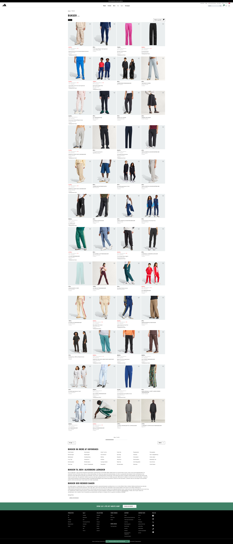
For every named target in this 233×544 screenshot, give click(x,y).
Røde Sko (119, 461)
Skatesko (135, 454)
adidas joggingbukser (74, 497)
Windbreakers (87, 461)
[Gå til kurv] (229, 5)
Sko (118, 5)
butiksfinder (202, 3)
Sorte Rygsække (136, 461)
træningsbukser (125, 490)
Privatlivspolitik (114, 541)
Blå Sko (102, 457)
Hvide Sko (119, 452)
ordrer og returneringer (212, 3)
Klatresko (135, 464)
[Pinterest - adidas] (158, 525)
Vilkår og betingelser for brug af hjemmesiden (125, 541)
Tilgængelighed (138, 541)
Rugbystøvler (136, 452)
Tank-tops (70, 464)
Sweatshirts (86, 459)
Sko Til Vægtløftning (154, 454)
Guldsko (102, 459)
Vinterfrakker (71, 452)
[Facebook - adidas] (158, 516)
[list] (110, 20)
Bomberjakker (71, 461)
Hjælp (206, 3)
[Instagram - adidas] (158, 519)
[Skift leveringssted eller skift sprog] (229, 3)
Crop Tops (70, 459)
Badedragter (87, 454)
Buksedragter (71, 454)
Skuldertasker (120, 464)
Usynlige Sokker (104, 461)
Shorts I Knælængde (88, 464)
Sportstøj (119, 454)
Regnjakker (103, 464)
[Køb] (4, 5)
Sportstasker (87, 452)
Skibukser (119, 459)
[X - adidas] (158, 522)
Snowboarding (87, 457)
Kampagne (127, 5)
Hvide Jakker (152, 457)
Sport (122, 5)
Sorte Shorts (152, 461)
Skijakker (119, 457)
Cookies (108, 541)
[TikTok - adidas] (158, 529)
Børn (114, 5)
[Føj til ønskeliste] (90, 24)
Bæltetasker (70, 457)
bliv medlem (219, 3)
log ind (226, 3)
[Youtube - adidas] (158, 532)
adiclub (223, 3)
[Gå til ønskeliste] (226, 5)
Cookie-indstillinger (96, 541)
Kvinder (109, 5)
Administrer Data (103, 541)
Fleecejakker (152, 452)
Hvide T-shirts (104, 452)
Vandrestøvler (136, 459)
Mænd (104, 5)
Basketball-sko (153, 459)
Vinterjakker (136, 457)
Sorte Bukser (103, 454)
